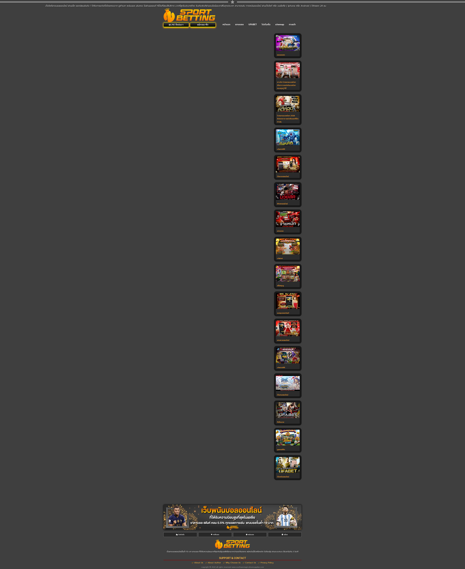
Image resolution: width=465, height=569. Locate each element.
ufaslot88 (281, 149)
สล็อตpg (280, 285)
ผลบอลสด (281, 55)
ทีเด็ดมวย (280, 422)
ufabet (280, 258)
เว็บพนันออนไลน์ (283, 476)
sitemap (279, 24)
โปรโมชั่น (266, 24)
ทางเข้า (292, 24)
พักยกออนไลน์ (282, 204)
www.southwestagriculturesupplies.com (248, 567)
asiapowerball (283, 313)
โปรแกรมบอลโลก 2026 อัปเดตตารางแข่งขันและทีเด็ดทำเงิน (287, 118)
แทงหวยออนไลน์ (283, 340)
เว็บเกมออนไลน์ (282, 395)
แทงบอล (239, 24)
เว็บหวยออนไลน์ (283, 176)
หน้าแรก (226, 24)
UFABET (252, 24)
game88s (281, 449)
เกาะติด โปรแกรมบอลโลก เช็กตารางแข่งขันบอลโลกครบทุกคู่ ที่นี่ (286, 85)
